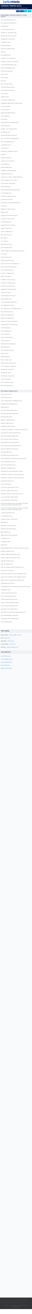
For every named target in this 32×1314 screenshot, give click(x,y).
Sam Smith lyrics (5, 665)
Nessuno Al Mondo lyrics (8, 48)
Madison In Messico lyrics (8, 209)
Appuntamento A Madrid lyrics (10, 122)
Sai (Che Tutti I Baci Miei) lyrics (10, 138)
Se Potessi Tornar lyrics (7, 376)
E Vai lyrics (4, 254)
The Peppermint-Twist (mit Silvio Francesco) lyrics (15, 586)
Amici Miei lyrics (5, 116)
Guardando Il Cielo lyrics (8, 39)
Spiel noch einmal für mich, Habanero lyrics (13, 577)
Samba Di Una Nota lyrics (8, 343)
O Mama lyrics (5, 538)
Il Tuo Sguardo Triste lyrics (8, 366)
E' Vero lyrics (4, 77)
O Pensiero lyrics (6, 42)
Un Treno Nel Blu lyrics (7, 29)
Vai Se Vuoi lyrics (6, 292)
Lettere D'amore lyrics (7, 260)
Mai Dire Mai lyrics (6, 45)
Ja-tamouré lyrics (6, 222)
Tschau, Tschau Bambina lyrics (10, 602)
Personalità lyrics (6, 55)
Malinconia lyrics (5, 356)
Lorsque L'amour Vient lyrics (9, 519)
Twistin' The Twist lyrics (8, 161)
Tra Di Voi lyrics (5, 340)
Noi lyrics (3, 80)
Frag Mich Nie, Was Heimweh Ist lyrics (12, 471)
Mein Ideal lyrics (5, 532)
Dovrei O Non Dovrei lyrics (8, 266)
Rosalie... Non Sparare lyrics (9, 129)
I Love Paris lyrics (6, 484)
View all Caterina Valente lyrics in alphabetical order (14, 8)
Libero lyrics (4, 74)
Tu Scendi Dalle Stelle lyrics (9, 302)
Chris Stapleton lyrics (6, 659)
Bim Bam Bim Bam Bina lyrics (9, 413)
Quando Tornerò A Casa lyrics (9, 61)
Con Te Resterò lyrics (7, 270)
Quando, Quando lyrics (7, 551)
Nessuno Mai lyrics (6, 157)
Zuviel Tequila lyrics (6, 621)
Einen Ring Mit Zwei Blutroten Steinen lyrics (13, 458)
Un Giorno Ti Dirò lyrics (7, 218)
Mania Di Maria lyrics (7, 385)
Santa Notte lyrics (6, 299)
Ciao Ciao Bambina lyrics (8, 19)
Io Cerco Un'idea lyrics (7, 273)
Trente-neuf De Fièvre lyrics (9, 599)
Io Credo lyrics (5, 109)
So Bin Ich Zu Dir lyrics (7, 570)
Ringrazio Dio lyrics (6, 244)
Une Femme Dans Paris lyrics (9, 605)
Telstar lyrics (4, 212)
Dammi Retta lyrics (6, 167)
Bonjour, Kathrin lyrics (7, 423)
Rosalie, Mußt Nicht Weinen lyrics (10, 554)
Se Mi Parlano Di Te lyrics (8, 295)
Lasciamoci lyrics (6, 132)
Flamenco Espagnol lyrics (8, 468)
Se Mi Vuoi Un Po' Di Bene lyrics (10, 263)
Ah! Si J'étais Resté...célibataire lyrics (11, 400)
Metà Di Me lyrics (6, 276)
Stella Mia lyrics (5, 347)
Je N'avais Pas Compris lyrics (9, 500)
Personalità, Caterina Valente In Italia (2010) (14, 15)
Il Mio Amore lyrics (6, 257)
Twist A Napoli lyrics (6, 231)
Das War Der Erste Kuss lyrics (9, 439)
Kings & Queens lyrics (12, 647)
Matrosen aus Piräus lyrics (8, 528)
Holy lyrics (12, 644)
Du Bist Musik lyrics (6, 452)
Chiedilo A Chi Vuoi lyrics (8, 279)
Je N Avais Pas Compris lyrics (9, 497)
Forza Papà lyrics (6, 186)
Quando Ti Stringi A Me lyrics (9, 321)
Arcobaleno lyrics (6, 145)
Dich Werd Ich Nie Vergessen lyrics (11, 445)
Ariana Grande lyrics (6, 662)
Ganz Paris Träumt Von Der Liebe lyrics (12, 474)
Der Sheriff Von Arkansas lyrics (10, 442)
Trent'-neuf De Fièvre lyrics (9, 593)
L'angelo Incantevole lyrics (8, 170)
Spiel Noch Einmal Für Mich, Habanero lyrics (13, 573)
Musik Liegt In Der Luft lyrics (9, 535)
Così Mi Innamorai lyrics (8, 90)
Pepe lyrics (4, 545)
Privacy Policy (16, 1306)
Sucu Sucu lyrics (5, 106)
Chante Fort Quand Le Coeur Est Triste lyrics (14, 429)
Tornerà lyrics (5, 148)
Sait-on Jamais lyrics (7, 564)
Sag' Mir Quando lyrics (7, 561)
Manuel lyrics (4, 522)
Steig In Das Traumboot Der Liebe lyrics (12, 580)
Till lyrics (3, 52)
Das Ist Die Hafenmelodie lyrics (10, 436)
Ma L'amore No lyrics (7, 311)
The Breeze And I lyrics (7, 583)
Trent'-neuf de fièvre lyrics (8, 596)
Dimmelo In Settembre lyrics (9, 151)
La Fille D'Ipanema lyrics (8, 512)
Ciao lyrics (4, 206)
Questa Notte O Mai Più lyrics (9, 324)
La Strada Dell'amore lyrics (8, 64)
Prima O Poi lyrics (6, 379)
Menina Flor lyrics (6, 372)
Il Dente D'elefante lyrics (8, 68)
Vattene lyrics (5, 96)
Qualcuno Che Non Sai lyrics (9, 215)
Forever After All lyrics (15, 635)
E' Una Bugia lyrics (6, 193)
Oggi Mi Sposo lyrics (6, 173)
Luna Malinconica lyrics (7, 305)
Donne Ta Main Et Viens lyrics (9, 449)
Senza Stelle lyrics (6, 331)
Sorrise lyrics (4, 353)
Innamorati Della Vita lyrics (9, 135)
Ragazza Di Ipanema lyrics (8, 289)
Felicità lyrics (4, 26)
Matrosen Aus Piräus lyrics (8, 525)
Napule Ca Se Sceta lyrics (8, 58)
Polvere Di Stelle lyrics (7, 315)
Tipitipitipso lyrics (6, 589)
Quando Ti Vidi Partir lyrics (8, 32)
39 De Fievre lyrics (6, 397)
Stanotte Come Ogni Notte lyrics (10, 202)
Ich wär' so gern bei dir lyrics (9, 490)
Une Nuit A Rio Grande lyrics (9, 609)
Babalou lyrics (5, 407)
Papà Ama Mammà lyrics (8, 113)
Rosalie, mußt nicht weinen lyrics (10, 557)
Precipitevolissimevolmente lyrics (10, 189)
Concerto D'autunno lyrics (8, 196)
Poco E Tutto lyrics (6, 360)
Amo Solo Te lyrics (6, 234)
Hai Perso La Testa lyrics (8, 286)
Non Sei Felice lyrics (6, 84)
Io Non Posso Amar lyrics (8, 183)
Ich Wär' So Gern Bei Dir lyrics (9, 487)
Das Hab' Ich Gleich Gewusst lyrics (11, 432)
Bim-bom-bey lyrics (6, 416)
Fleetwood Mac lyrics (6, 668)
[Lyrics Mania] (16, 1)
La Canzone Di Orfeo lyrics (8, 23)
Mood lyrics (11, 641)
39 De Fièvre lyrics (6, 394)
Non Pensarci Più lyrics (7, 350)
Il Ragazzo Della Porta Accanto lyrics (11, 103)
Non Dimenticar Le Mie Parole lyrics (11, 308)
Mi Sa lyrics (4, 238)
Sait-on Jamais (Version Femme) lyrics (12, 567)
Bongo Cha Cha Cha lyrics (8, 36)
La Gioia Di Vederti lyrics (8, 100)
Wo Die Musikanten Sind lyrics (9, 615)
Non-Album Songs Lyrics (9, 391)
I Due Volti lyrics (5, 334)
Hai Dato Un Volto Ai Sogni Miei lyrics (11, 177)
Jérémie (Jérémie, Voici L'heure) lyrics (12, 493)
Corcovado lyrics (6, 327)
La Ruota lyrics (5, 164)
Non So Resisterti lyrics (7, 141)
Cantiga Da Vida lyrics (7, 369)
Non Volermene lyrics (7, 382)
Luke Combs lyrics (6, 656)
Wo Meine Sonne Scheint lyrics (10, 618)
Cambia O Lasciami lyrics (8, 283)
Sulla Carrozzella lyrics (7, 318)
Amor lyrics (4, 119)
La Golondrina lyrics (6, 516)
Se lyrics (3, 154)
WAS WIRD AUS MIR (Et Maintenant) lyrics (13, 612)
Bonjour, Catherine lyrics (8, 420)
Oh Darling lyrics (5, 125)
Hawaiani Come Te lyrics (8, 225)
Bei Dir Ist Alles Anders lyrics (9, 410)
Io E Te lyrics (4, 241)
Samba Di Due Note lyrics (8, 363)
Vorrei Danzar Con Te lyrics (9, 180)
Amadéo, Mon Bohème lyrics (9, 404)
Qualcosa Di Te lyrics (7, 199)
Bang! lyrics (7, 638)
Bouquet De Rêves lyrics (8, 426)
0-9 (2, 1299)
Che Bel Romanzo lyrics (8, 87)
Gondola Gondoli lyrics (7, 481)
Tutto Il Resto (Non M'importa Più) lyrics (12, 250)
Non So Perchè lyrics (7, 337)
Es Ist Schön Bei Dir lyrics (8, 461)
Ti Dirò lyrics (4, 93)
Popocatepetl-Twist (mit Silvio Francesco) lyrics (15, 548)
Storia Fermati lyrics (7, 71)
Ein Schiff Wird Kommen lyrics (10, 455)
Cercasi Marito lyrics (7, 247)
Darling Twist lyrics (6, 228)
